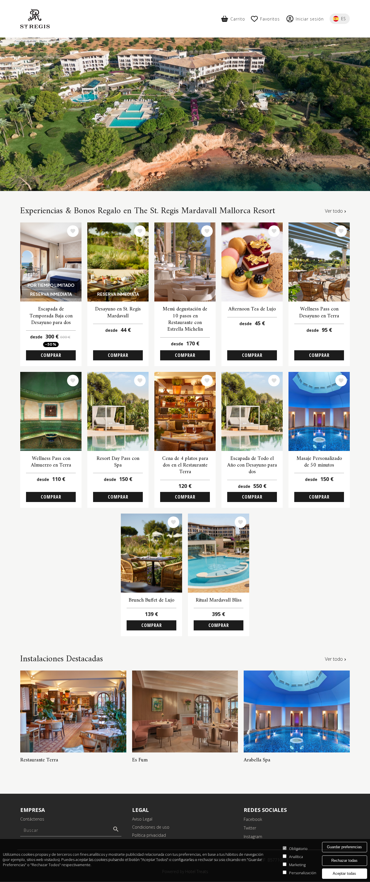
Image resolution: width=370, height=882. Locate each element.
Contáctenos (32, 819)
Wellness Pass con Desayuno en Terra (319, 312)
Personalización (302, 872)
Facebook (253, 819)
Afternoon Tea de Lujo (252, 309)
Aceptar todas (344, 874)
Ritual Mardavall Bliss (219, 600)
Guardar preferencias (344, 847)
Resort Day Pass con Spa (118, 462)
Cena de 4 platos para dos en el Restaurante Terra (185, 465)
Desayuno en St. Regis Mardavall (118, 312)
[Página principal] (35, 19)
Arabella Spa (257, 760)
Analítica (296, 856)
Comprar (51, 355)
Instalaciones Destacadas (61, 659)
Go (115, 829)
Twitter (250, 828)
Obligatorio (298, 848)
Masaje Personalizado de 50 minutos (319, 462)
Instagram (253, 836)
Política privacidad (149, 835)
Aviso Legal (142, 819)
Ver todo (334, 211)
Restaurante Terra (39, 760)
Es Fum (140, 760)
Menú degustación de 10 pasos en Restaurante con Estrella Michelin (185, 319)
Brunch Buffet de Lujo (151, 600)
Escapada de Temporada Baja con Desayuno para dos (51, 316)
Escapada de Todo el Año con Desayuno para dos (252, 465)
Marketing (297, 864)
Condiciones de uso (150, 827)
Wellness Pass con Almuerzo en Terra (51, 462)
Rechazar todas (344, 860)
